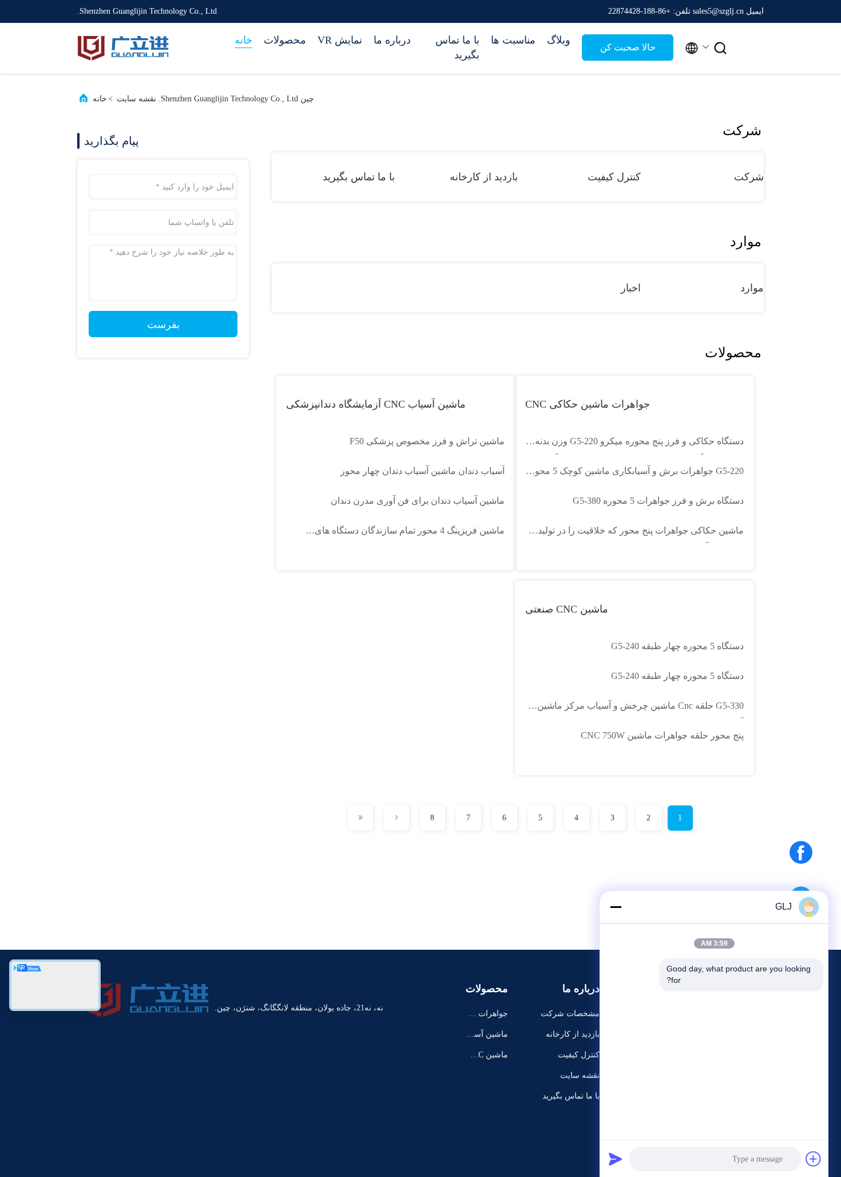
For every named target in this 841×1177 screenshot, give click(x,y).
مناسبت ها (513, 40)
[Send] (615, 1158)
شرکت (749, 177)
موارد (752, 288)
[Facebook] (801, 856)
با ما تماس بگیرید (457, 47)
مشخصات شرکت (570, 1013)
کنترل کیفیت (614, 177)
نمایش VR (340, 40)
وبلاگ (558, 40)
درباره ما (392, 40)
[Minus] (615, 907)
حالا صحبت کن (628, 47)
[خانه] (123, 48)
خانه (243, 40)
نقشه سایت (580, 1075)
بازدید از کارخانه (484, 177)
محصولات (285, 40)
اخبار (631, 288)
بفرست (163, 324)
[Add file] (814, 1158)
